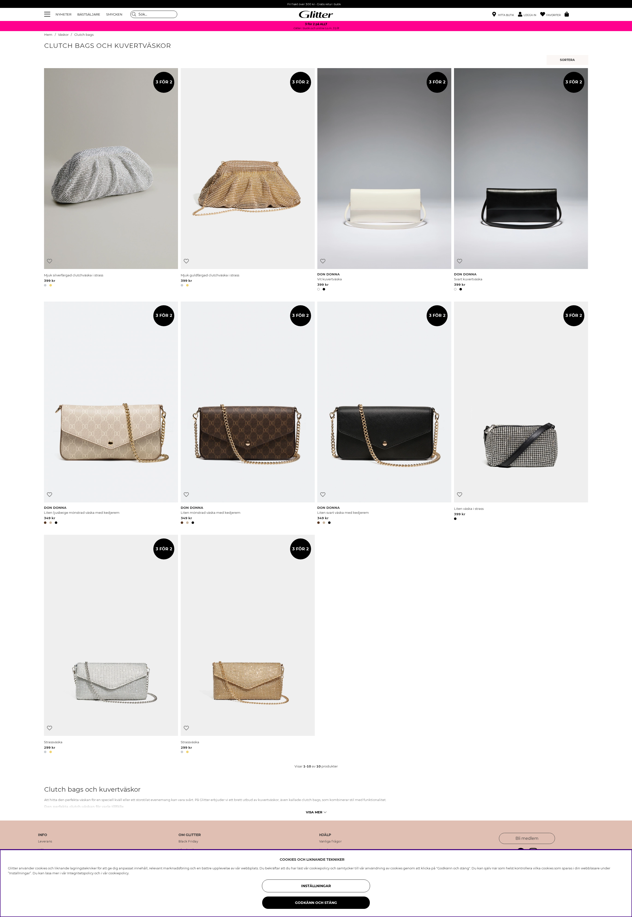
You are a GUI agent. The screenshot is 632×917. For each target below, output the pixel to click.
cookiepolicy (118, 873)
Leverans (45, 841)
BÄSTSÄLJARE (88, 14)
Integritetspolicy (80, 873)
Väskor (63, 35)
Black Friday (188, 841)
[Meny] (48, 14)
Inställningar (316, 886)
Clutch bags (84, 35)
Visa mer (314, 812)
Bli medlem (526, 838)
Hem (48, 35)
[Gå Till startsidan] (316, 14)
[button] (529, 14)
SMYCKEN (114, 14)
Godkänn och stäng (316, 902)
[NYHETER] (568, 60)
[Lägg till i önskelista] (49, 261)
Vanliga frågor (330, 841)
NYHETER (63, 14)
